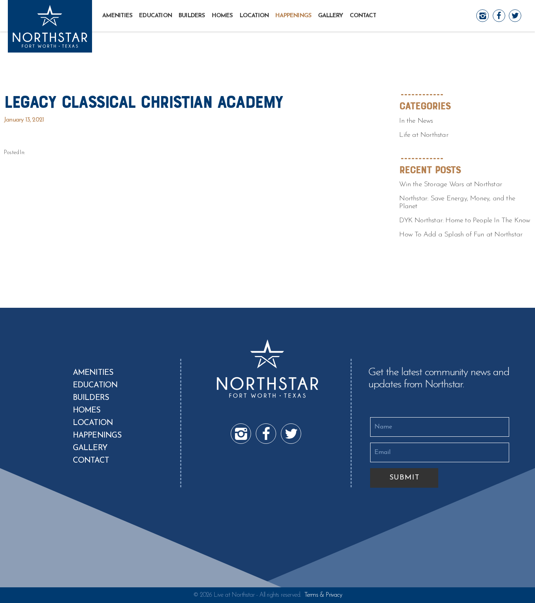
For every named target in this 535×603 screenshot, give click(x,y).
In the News (416, 121)
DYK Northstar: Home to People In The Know (464, 220)
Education (155, 16)
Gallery (330, 16)
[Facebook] (499, 15)
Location (254, 16)
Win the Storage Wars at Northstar (450, 184)
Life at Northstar (423, 135)
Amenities (117, 16)
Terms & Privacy (323, 595)
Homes (222, 16)
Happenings (293, 16)
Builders (192, 16)
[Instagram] (482, 15)
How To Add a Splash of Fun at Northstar (460, 234)
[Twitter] (515, 15)
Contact (363, 16)
